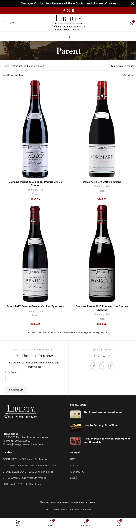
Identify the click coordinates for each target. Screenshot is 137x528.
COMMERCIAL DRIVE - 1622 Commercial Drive (30, 465)
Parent (35, 194)
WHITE (74, 465)
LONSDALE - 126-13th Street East (22, 484)
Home (6, 65)
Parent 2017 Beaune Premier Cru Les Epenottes (35, 306)
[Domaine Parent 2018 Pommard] (101, 129)
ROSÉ (73, 477)
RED (72, 459)
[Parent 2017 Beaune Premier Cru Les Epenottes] (35, 254)
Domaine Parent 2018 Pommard (102, 181)
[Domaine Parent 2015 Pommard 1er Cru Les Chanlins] (101, 254)
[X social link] (68, 10)
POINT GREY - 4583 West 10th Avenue (25, 459)
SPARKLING (77, 471)
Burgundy (32, 189)
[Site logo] (68, 22)
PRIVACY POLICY (89, 502)
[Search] (68, 36)
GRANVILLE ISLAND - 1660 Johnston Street (28, 471)
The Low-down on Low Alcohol (103, 412)
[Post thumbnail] (75, 414)
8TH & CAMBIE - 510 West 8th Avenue (24, 477)
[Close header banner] (132, 3)
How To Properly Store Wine (101, 425)
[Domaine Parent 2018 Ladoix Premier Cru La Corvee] (35, 129)
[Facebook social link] (64, 10)
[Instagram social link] (73, 10)
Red (41, 189)
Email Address (13, 372)
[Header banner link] (68, 3)
